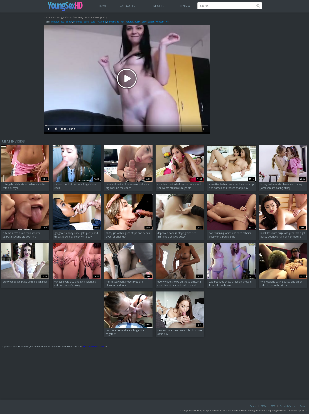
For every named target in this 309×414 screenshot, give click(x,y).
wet (167, 21)
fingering (101, 21)
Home (102, 6)
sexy (144, 21)
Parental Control (287, 406)
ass (62, 21)
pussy (137, 21)
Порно (253, 406)
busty (86, 21)
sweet (151, 21)
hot (122, 21)
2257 (273, 406)
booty (69, 21)
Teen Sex (184, 6)
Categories (127, 6)
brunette (77, 21)
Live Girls (157, 6)
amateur (54, 21)
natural (129, 21)
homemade (113, 21)
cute (93, 21)
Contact (303, 406)
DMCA (263, 406)
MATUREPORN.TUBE (93, 346)
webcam (160, 21)
